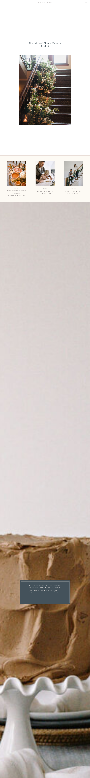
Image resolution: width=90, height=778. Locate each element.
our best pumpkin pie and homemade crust (16, 193)
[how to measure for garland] (73, 173)
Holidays (73, 188)
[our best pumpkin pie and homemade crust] (16, 173)
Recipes (45, 188)
